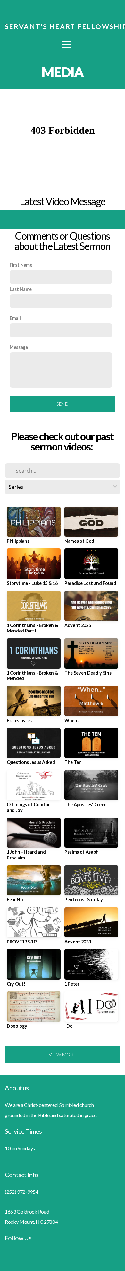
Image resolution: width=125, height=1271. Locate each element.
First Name (21, 265)
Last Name (21, 289)
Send (62, 404)
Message (19, 347)
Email (15, 318)
